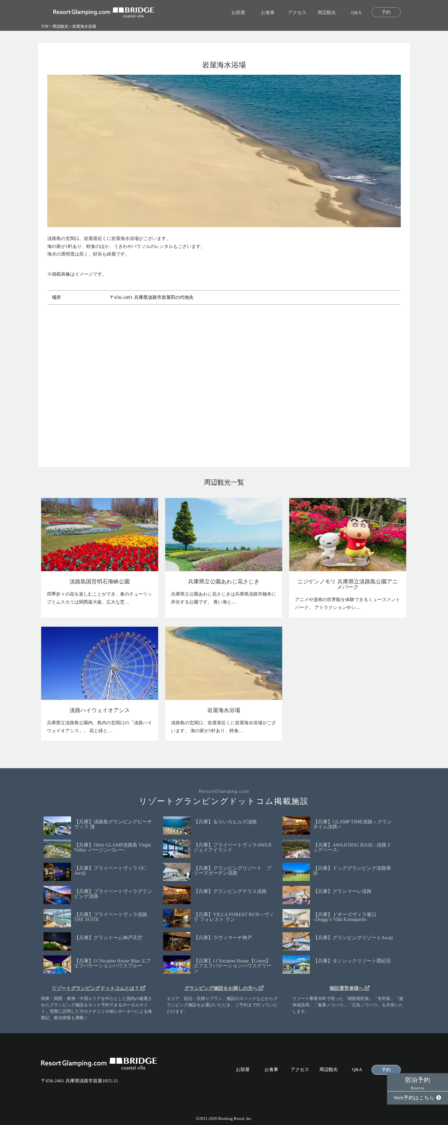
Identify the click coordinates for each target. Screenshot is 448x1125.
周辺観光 (327, 12)
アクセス (297, 12)
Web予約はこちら (415, 1097)
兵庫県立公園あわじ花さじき (223, 582)
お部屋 (238, 12)
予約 (386, 12)
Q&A (356, 12)
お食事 (268, 12)
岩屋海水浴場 (223, 710)
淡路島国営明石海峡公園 (99, 582)
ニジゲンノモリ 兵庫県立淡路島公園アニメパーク (347, 584)
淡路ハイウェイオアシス (99, 710)
